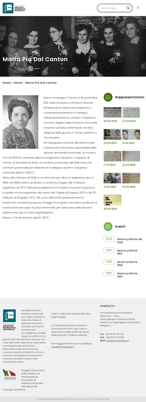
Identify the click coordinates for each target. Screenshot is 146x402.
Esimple (105, 399)
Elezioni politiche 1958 (127, 263)
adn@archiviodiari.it (62, 346)
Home (7, 83)
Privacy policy (82, 399)
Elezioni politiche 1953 (127, 252)
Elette (18, 83)
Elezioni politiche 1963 (127, 275)
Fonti (62, 316)
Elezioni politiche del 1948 (129, 240)
